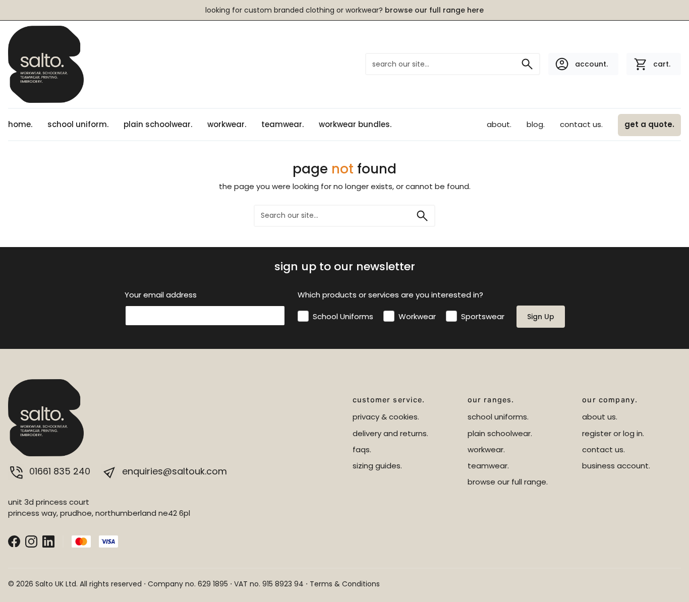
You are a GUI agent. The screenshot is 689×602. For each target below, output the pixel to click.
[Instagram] (31, 540)
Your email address (161, 294)
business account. (616, 465)
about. (499, 124)
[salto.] (46, 63)
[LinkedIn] (48, 540)
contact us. (581, 124)
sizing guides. (377, 465)
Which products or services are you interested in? (390, 294)
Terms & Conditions (345, 584)
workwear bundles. (355, 124)
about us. (599, 416)
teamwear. (282, 124)
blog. (536, 124)
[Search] (527, 64)
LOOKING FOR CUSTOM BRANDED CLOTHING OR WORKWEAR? (344, 10)
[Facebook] (14, 540)
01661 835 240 (60, 471)
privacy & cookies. (386, 416)
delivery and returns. (390, 433)
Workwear (417, 316)
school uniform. (77, 124)
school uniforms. (498, 416)
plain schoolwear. (158, 124)
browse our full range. (508, 481)
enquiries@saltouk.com (173, 471)
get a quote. (649, 124)
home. (20, 124)
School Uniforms (343, 316)
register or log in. (613, 433)
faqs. (362, 449)
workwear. (226, 124)
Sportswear (482, 316)
